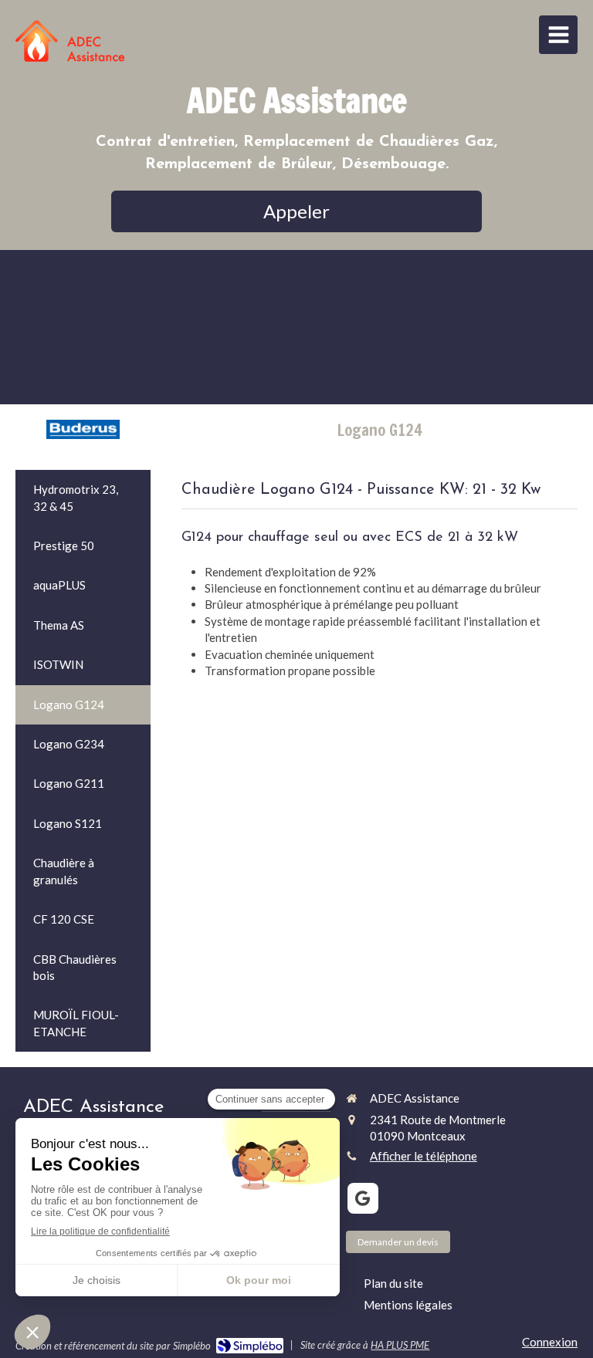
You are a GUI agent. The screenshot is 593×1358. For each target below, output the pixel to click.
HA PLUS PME (400, 1345)
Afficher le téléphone (423, 1156)
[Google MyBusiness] (362, 1198)
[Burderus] (83, 428)
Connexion (550, 1342)
